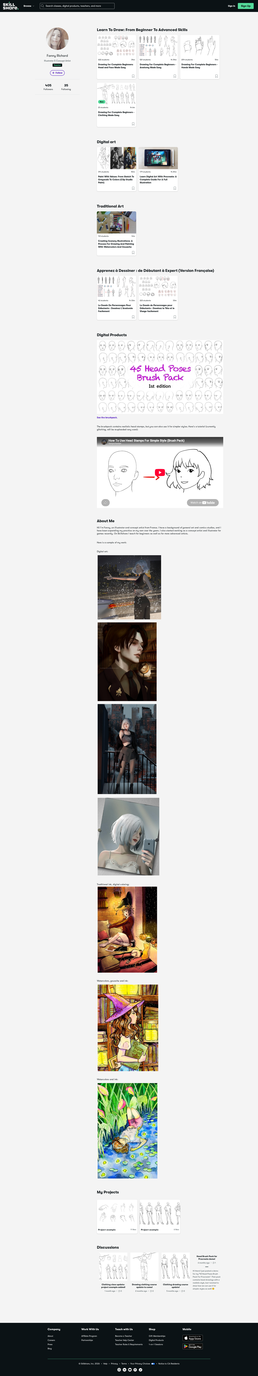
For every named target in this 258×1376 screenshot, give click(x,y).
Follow (59, 73)
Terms (124, 1364)
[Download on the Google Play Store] (196, 1346)
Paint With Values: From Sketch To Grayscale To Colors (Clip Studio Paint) (116, 179)
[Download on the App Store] (196, 1338)
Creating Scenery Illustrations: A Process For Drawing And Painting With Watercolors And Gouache (116, 244)
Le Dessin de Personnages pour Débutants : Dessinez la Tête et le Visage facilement (157, 308)
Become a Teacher (123, 1336)
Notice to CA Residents (168, 1364)
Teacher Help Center (124, 1340)
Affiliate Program (89, 1336)
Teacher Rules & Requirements (129, 1344)
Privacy (114, 1364)
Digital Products (156, 1340)
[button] (33, 5)
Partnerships (87, 1340)
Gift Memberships (157, 1336)
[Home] (11, 6)
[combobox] (77, 6)
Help (105, 1364)
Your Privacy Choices (140, 1363)
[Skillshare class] (116, 46)
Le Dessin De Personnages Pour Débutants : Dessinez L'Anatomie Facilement (115, 308)
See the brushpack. (107, 417)
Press (50, 1344)
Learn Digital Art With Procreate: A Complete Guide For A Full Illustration (158, 179)
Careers (51, 1340)
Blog (50, 1348)
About (50, 1336)
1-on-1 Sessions (156, 1344)
